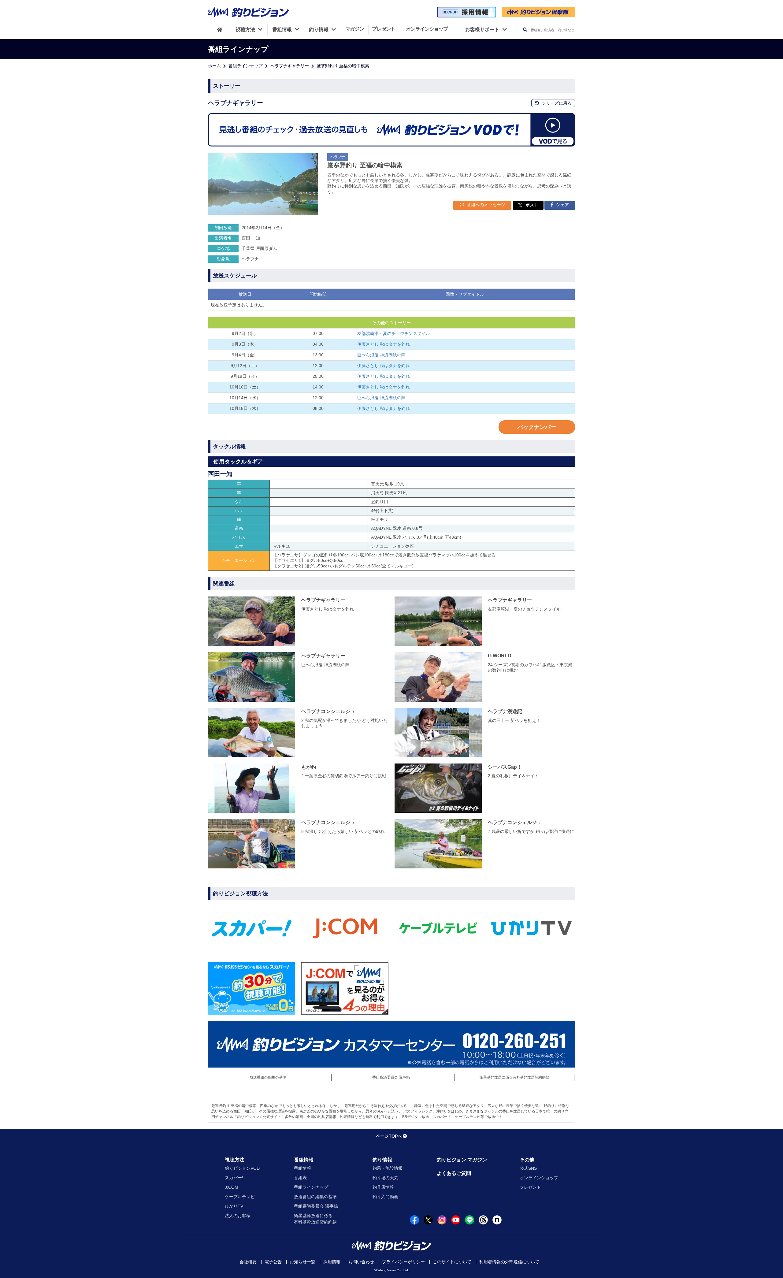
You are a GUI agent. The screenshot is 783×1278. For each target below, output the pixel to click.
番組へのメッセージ (485, 204)
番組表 (300, 1177)
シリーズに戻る (556, 103)
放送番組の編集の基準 (268, 1077)
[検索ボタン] (525, 29)
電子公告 (273, 1261)
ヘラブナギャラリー (289, 65)
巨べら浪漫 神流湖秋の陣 (381, 354)
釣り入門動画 (385, 1196)
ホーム (214, 65)
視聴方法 (234, 1159)
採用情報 (331, 1261)
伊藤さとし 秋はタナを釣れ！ (385, 344)
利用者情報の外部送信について (509, 1261)
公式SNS (528, 1168)
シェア (562, 204)
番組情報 (304, 1159)
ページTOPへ (389, 1136)
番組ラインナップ (245, 65)
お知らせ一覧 (302, 1261)
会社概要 (248, 1261)
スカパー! (234, 1177)
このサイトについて (452, 1261)
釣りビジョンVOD (242, 1168)
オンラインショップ (539, 1177)
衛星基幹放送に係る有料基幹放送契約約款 (514, 1077)
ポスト (531, 204)
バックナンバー (537, 427)
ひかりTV (234, 1206)
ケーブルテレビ (240, 1196)
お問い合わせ (361, 1261)
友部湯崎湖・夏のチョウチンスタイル (393, 333)
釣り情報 (382, 1159)
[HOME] (219, 29)
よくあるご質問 (454, 1173)
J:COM (231, 1187)
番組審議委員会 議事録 (391, 1077)
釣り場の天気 (385, 1177)
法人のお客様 (237, 1215)
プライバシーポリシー (403, 1261)
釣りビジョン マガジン (462, 1159)
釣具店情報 (383, 1187)
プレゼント (530, 1187)
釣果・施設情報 (388, 1168)
